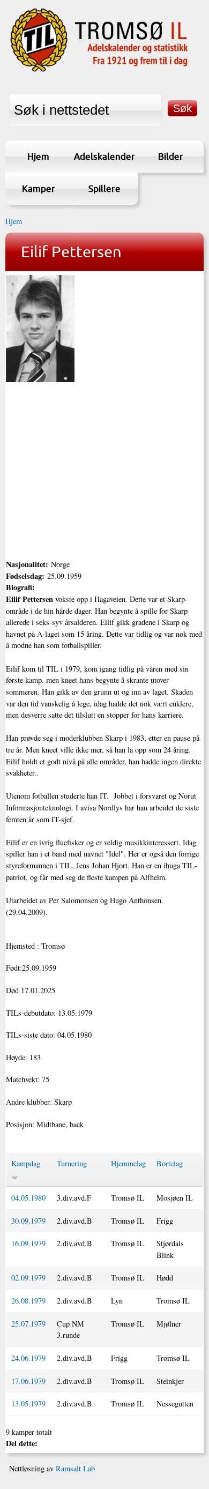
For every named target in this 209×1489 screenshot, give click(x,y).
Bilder (170, 156)
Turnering (72, 1163)
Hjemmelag (128, 1163)
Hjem (38, 156)
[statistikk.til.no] (99, 71)
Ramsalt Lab (75, 1468)
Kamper (38, 188)
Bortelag (169, 1163)
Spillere (104, 188)
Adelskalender (104, 156)
